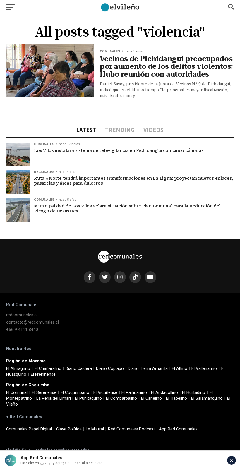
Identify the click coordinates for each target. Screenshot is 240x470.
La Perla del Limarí (53, 398)
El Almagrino (18, 368)
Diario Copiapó (110, 368)
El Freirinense (43, 374)
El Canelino (151, 398)
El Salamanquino (207, 398)
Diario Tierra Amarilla (148, 368)
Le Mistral (95, 429)
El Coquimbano (75, 392)
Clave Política (69, 429)
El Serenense (44, 392)
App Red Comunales (178, 429)
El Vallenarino (204, 368)
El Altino (179, 368)
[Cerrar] (231, 460)
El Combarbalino (121, 398)
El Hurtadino (193, 392)
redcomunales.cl (21, 315)
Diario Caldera (79, 368)
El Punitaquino (88, 398)
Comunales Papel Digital (29, 429)
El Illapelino (176, 398)
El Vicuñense (105, 392)
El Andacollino (164, 392)
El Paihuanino (134, 392)
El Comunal (17, 392)
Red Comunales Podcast (131, 429)
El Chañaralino (48, 368)
